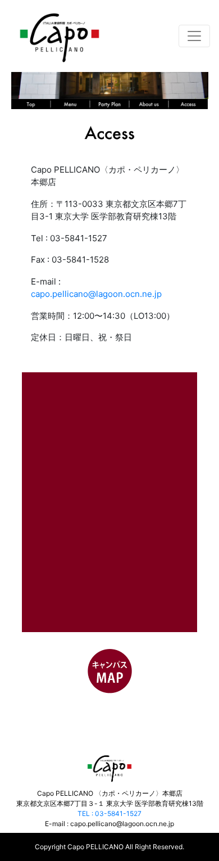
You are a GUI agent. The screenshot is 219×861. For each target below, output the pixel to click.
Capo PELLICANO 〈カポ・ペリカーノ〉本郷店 (109, 793)
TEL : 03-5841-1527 (109, 813)
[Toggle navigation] (194, 36)
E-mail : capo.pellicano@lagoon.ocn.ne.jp (109, 823)
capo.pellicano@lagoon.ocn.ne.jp (96, 293)
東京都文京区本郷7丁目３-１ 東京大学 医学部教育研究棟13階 (109, 803)
